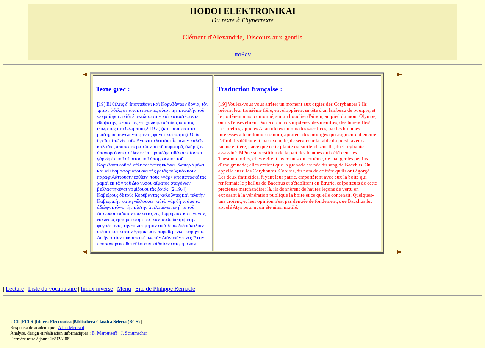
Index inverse (97, 288)
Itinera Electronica (54, 321)
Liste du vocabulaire (52, 288)
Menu (124, 288)
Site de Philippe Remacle (165, 288)
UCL (15, 321)
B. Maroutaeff (104, 333)
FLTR (28, 321)
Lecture (15, 288)
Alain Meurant (71, 327)
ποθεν (243, 54)
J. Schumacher (134, 333)
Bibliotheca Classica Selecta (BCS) (107, 321)
